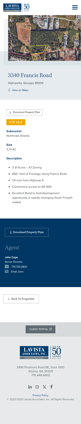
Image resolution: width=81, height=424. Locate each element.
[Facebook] (51, 387)
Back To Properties (22, 299)
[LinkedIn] (30, 387)
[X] (45, 387)
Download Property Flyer (26, 112)
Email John (17, 272)
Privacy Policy (40, 395)
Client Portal (38, 329)
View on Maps (20, 90)
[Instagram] (37, 387)
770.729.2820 (19, 267)
